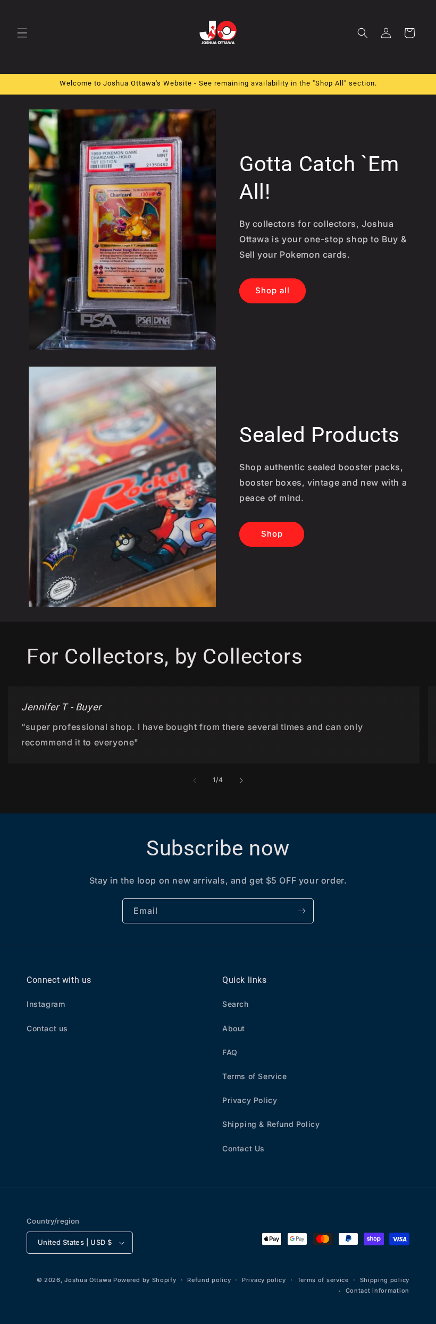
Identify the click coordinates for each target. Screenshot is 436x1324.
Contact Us (243, 1148)
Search (235, 1003)
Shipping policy (385, 1280)
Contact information (377, 1290)
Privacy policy (264, 1280)
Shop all (272, 290)
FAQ (230, 1052)
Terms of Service (254, 1076)
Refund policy (209, 1280)
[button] (22, 33)
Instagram (46, 1003)
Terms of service (323, 1280)
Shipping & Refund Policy (271, 1123)
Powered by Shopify (145, 1280)
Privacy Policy (249, 1100)
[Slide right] (241, 780)
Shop (272, 534)
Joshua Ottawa (87, 1280)
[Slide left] (194, 780)
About (233, 1028)
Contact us (47, 1028)
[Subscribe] (301, 910)
